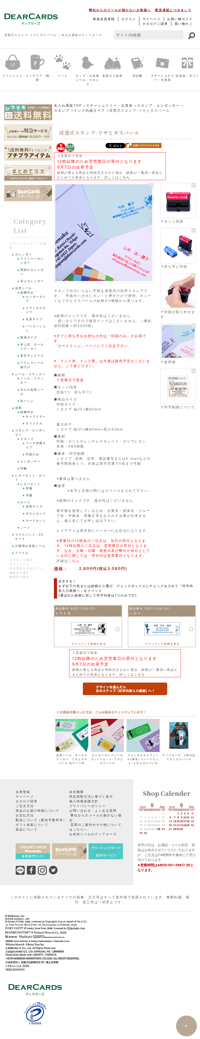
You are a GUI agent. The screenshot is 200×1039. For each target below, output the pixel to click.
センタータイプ (36, 299)
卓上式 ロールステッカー (32, 346)
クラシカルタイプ (36, 310)
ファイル (22, 553)
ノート (25, 527)
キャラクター (36, 416)
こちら (124, 177)
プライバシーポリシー (87, 806)
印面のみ (32, 454)
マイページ (151, 19)
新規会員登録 (104, 19)
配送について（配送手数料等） (41, 820)
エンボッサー (30, 461)
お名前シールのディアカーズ (93, 834)
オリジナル (34, 423)
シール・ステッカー (30, 374)
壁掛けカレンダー (32, 272)
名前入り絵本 (112, 75)
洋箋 (29, 495)
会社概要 (76, 792)
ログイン (128, 19)
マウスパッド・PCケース (29, 537)
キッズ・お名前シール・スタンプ (87, 80)
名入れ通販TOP (68, 106)
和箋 (29, 488)
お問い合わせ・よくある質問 (93, 811)
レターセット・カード (30, 477)
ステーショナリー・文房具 (162, 78)
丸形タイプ (34, 319)
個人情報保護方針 (83, 801)
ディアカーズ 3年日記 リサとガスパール (179, 757)
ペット (63, 75)
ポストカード (36, 513)
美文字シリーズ (32, 355)
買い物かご (183, 24)
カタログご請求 (155, 24)
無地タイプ (28, 337)
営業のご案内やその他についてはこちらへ (95, 827)
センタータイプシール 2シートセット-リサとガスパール (107, 759)
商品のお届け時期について (37, 811)
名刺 (18, 408)
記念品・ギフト (187, 75)
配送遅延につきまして (173, 10)
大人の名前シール (32, 392)
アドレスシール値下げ (32, 365)
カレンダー (23, 254)
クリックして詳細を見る (89, 643)
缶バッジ (27, 401)
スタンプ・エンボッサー (158, 106)
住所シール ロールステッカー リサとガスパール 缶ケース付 (72, 759)
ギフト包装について (32, 825)
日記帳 (138, 75)
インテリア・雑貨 (37, 78)
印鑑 (23, 468)
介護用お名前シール (30, 546)
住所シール (23, 288)
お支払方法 (25, 815)
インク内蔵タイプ (89, 110)
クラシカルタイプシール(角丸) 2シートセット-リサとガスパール (143, 759)
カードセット (36, 520)
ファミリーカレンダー (32, 261)
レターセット (30, 484)
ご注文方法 (25, 806)
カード (25, 502)
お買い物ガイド (180, 19)
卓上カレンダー (32, 281)
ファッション (12, 75)
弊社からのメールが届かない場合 (95, 817)
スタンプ (62, 110)
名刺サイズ (34, 506)
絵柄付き (27, 292)
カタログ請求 (27, 801)
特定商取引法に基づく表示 (91, 796)
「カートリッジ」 (69, 346)
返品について (27, 829)
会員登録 (23, 792)
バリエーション (36, 328)
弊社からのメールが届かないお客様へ (120, 10)
